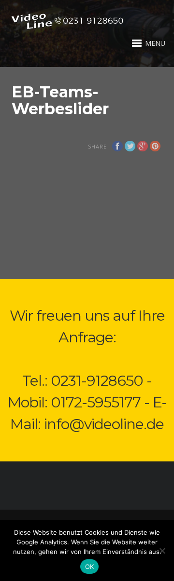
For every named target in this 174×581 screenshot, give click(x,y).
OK (89, 566)
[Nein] (162, 550)
